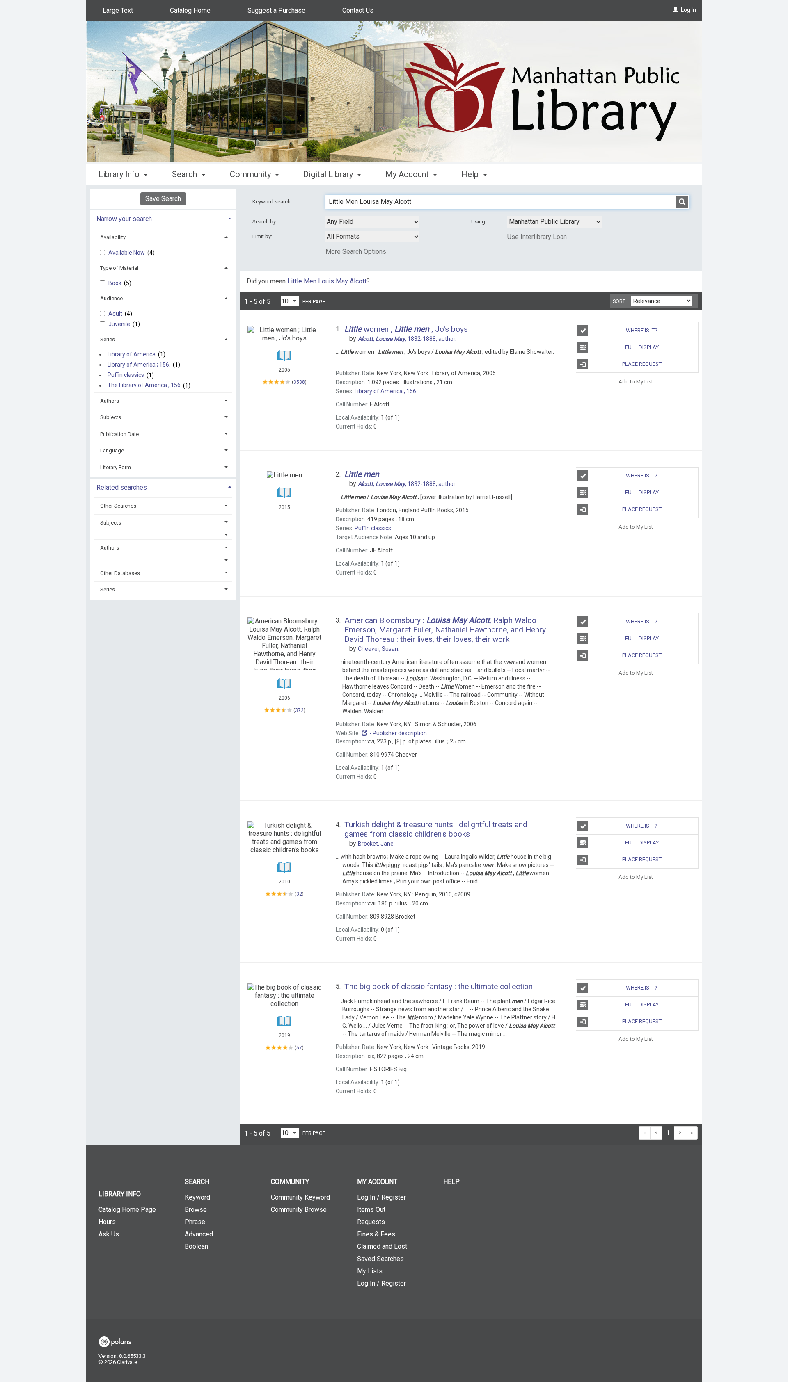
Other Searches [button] (118, 506)
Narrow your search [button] (124, 219)
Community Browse (299, 1209)
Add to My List (635, 381)
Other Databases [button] (120, 573)
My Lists (370, 1271)
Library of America (132, 354)
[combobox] (372, 222)
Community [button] (251, 174)
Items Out (371, 1209)
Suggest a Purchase (276, 10)
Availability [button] (113, 237)
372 (299, 710)
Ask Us (108, 1234)
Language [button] (112, 450)
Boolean (196, 1246)
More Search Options (355, 251)
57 (299, 1048)
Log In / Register (381, 1197)
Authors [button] (109, 401)
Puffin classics (126, 375)
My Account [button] (408, 174)
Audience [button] (111, 298)
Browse (196, 1209)
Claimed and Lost (382, 1246)
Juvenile (119, 324)
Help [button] (471, 174)
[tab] (163, 218)
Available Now (127, 252)
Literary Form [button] (115, 467)
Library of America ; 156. (139, 364)
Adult (116, 313)
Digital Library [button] (329, 174)
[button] (163, 535)
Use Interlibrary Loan (537, 237)
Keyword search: (272, 201)
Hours (107, 1222)
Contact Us (357, 10)
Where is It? (641, 330)
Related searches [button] (121, 487)
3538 (299, 382)
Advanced (199, 1234)
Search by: (265, 222)
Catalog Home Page (127, 1209)
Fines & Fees (376, 1234)
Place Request (642, 364)
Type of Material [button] (119, 268)
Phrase (195, 1222)
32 (299, 894)
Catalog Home (190, 10)
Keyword (197, 1197)
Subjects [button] (110, 417)
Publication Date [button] (119, 434)
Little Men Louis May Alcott (327, 281)
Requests (371, 1222)
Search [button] (185, 174)
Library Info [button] (120, 174)
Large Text (118, 10)
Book (115, 283)
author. (407, 338)
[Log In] (675, 10)
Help (451, 1182)
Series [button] (107, 339)
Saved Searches (380, 1259)
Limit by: (262, 236)
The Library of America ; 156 (144, 385)
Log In (688, 10)
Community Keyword (300, 1197)
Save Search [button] (163, 199)
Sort (619, 301)
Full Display (642, 347)
